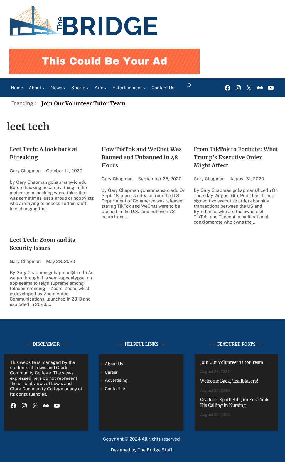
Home (17, 87)
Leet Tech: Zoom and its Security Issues (42, 243)
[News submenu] (64, 87)
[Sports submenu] (87, 87)
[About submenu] (43, 87)
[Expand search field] (189, 88)
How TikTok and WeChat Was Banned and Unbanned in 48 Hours (142, 157)
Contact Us (115, 388)
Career (111, 372)
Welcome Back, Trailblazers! (229, 381)
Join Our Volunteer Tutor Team (83, 103)
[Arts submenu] (105, 87)
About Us (114, 363)
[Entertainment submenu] (144, 87)
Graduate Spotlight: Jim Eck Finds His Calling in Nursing (234, 402)
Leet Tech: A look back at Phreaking (43, 153)
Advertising (116, 380)
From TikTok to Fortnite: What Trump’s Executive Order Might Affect (236, 157)
